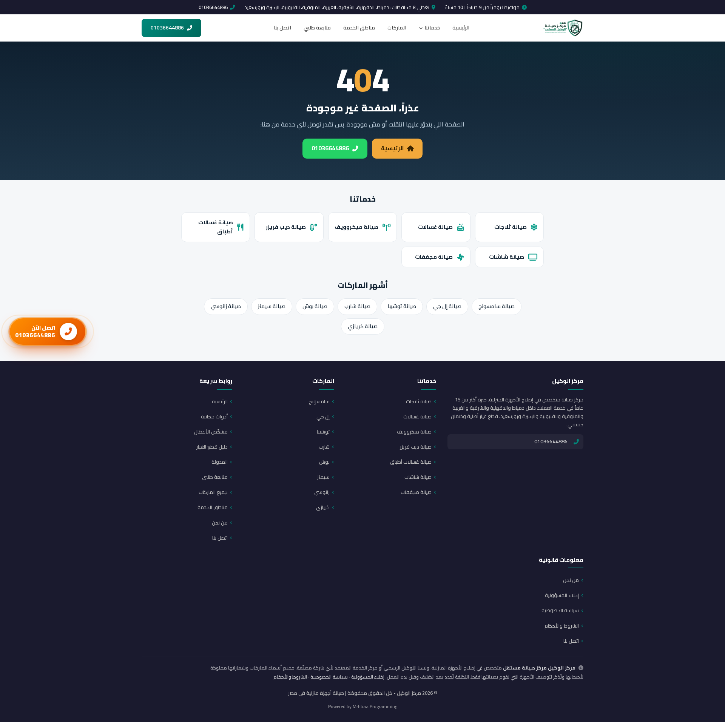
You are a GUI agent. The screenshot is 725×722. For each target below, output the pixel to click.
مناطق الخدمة (359, 27)
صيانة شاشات (506, 256)
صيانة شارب (357, 306)
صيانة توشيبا (401, 306)
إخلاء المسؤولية (562, 595)
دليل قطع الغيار (212, 446)
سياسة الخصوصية (560, 610)
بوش (324, 461)
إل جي (323, 416)
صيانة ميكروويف (356, 227)
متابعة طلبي (317, 27)
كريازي (323, 507)
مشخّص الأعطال (211, 431)
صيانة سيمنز (271, 306)
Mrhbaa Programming (375, 706)
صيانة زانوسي (226, 306)
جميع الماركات (213, 492)
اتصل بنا (282, 27)
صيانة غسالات (435, 227)
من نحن (220, 522)
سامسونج (319, 401)
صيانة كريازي (363, 326)
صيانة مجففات (434, 256)
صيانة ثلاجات (510, 227)
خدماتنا (432, 27)
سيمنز (323, 476)
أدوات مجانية (214, 416)
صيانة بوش (314, 306)
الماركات (396, 27)
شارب (324, 446)
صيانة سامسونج (496, 306)
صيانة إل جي (447, 306)
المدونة (219, 461)
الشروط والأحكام (562, 625)
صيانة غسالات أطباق (215, 227)
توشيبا (323, 431)
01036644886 (213, 7)
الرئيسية (460, 27)
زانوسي (322, 492)
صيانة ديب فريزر (286, 227)
